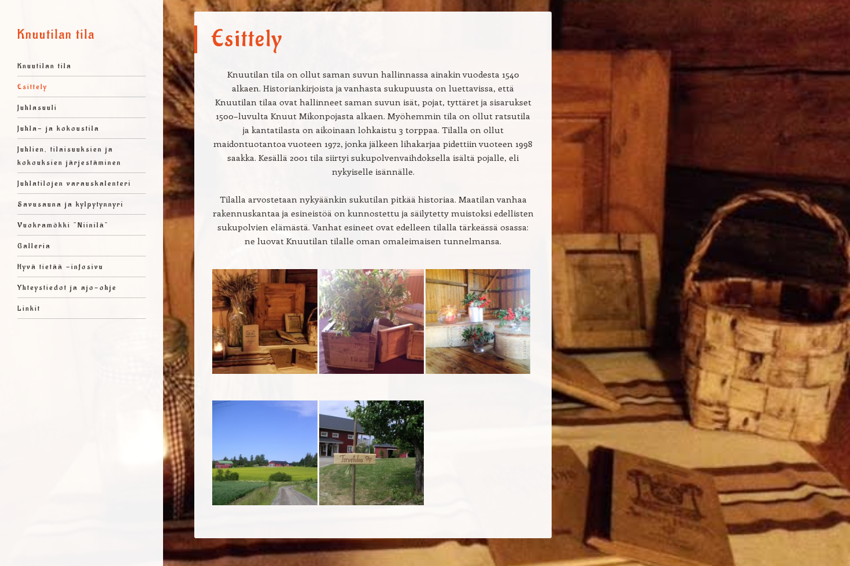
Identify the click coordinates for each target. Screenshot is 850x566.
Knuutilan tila (56, 34)
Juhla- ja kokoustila (58, 128)
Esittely (32, 86)
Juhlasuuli (37, 107)
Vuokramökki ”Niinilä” (63, 225)
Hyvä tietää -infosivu (60, 266)
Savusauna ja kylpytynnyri (70, 204)
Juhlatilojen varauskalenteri (74, 183)
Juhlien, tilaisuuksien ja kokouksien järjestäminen (69, 155)
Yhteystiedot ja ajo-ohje (67, 287)
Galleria (34, 246)
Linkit (28, 308)
